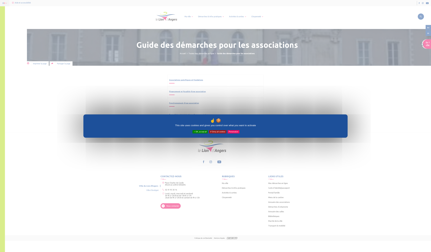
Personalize (233, 132)
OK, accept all (201, 132)
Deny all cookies (218, 132)
